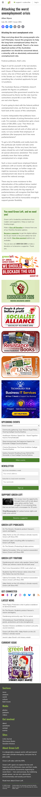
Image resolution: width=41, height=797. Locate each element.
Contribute (6, 726)
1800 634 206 (21, 244)
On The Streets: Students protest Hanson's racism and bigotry (18, 606)
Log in (36, 2)
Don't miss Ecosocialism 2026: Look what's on (19, 568)
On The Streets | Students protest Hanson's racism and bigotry (18, 530)
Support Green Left (11, 494)
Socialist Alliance (8, 744)
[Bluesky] (10, 26)
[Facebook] (6, 26)
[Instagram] (20, 595)
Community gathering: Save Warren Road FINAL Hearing (20, 431)
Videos (4, 715)
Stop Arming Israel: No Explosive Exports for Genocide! (19, 442)
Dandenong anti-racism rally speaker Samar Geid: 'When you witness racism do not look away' (20, 563)
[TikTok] (16, 595)
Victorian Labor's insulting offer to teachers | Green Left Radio (18, 542)
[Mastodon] (2, 26)
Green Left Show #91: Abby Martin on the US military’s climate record (19, 627)
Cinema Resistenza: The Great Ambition (17, 447)
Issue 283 (17, 22)
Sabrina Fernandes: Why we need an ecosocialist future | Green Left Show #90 (20, 551)
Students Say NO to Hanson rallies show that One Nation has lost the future (19, 573)
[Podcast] (7, 595)
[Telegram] (24, 595)
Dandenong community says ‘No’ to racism (18, 610)
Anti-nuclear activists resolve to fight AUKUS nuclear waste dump (19, 636)
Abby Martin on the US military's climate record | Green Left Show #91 (20, 536)
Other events (20, 460)
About (4, 723)
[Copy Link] (22, 26)
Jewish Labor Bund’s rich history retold (16, 632)
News (4, 692)
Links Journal (7, 739)
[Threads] (34, 595)
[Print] (14, 26)
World (4, 697)
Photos (4, 710)
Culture (5, 699)
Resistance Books (8, 741)
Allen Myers (6, 18)
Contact (5, 728)
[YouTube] (2, 595)
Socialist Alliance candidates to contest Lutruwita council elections (20, 621)
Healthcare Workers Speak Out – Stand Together (20, 435)
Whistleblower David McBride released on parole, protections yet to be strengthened (18, 615)
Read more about (12, 781)
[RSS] (38, 595)
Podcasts (5, 712)
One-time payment (19, 238)
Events (4, 730)
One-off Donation (16, 228)
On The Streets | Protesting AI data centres (18, 546)
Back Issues (6, 702)
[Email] (18, 26)
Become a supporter (11, 233)
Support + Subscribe (23, 2)
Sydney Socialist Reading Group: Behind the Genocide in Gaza (18, 454)
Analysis (5, 695)
